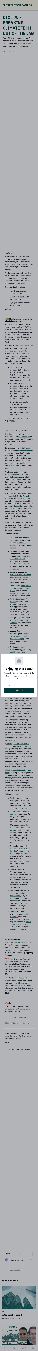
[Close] (35, 655)
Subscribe (19, 690)
